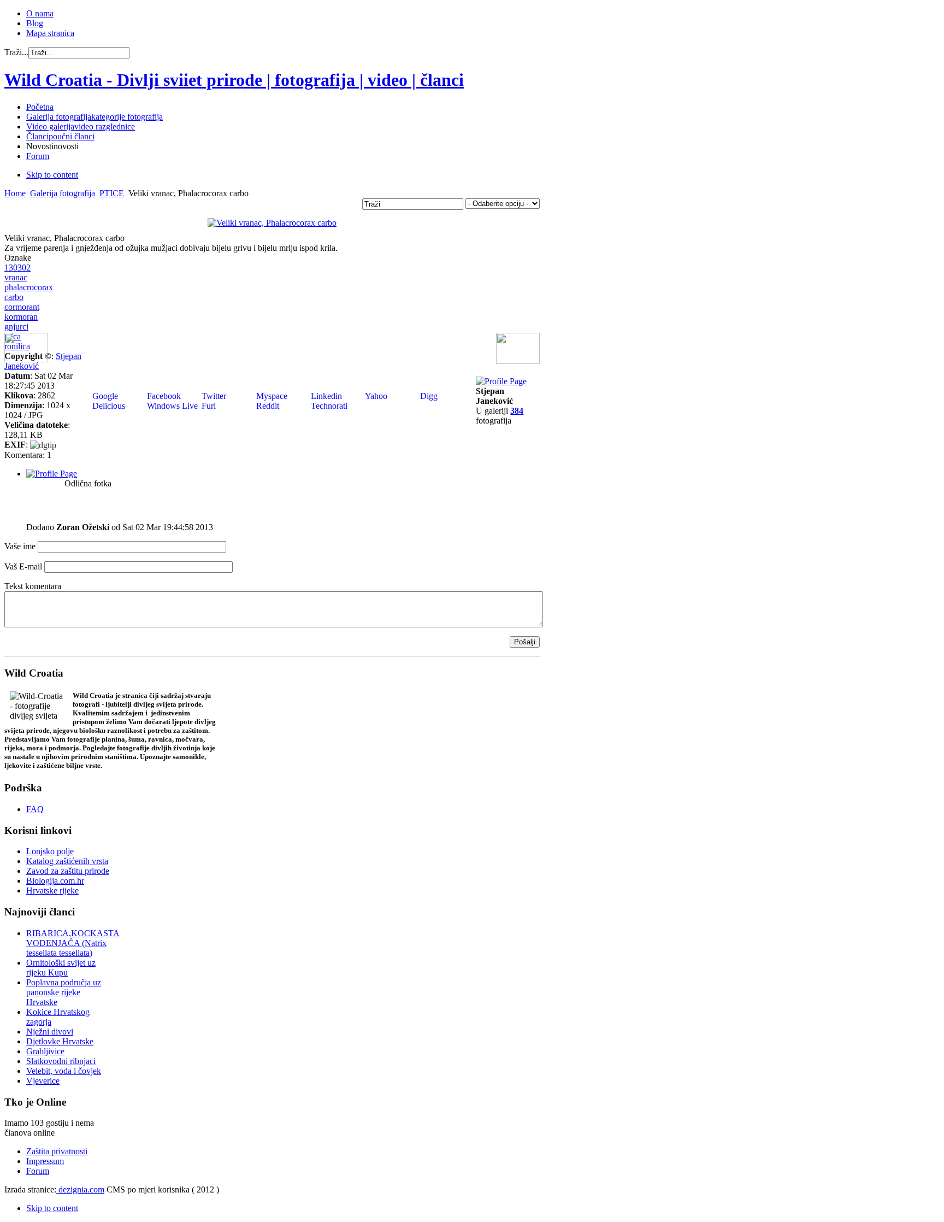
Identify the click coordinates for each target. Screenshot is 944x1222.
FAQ (35, 809)
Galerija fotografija (62, 193)
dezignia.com (80, 1189)
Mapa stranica (50, 33)
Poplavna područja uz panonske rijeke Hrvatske (63, 992)
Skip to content (52, 174)
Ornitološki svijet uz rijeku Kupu (61, 967)
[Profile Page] (501, 381)
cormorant (21, 307)
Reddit (266, 405)
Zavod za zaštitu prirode (67, 871)
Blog (34, 23)
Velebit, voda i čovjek (63, 1071)
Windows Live (171, 405)
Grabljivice (45, 1051)
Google (104, 396)
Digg (428, 396)
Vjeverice (43, 1080)
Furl (207, 405)
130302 (17, 267)
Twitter (212, 396)
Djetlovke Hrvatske (59, 1041)
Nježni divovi (49, 1031)
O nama (40, 13)
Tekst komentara (32, 586)
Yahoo (375, 396)
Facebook (163, 396)
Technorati (328, 405)
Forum (37, 1171)
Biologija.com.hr (55, 880)
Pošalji (524, 642)
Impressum (45, 1161)
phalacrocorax (28, 287)
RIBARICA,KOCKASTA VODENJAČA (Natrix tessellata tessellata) (73, 943)
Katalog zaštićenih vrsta (67, 861)
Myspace (270, 396)
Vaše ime (20, 546)
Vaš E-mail (23, 566)
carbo (13, 297)
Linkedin (325, 396)
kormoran (21, 316)
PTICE (111, 193)
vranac (15, 277)
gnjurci (16, 326)
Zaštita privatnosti (56, 1151)
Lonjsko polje (50, 851)
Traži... (16, 52)
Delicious (107, 405)
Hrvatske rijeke (52, 890)
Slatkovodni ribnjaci (61, 1061)
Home (15, 193)
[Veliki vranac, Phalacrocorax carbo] (272, 222)
